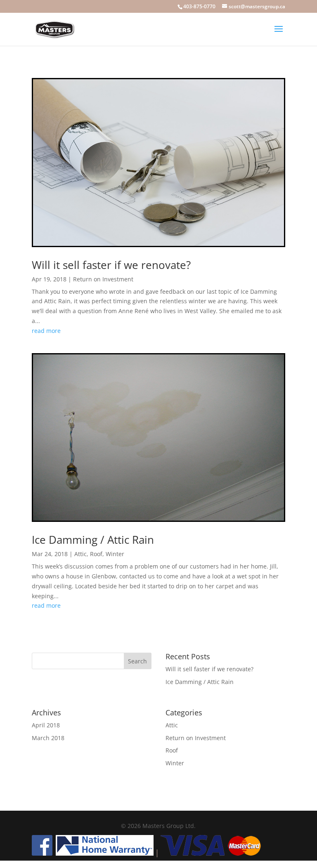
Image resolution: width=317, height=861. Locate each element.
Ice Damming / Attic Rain (93, 539)
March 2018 (48, 738)
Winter (115, 554)
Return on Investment (103, 279)
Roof (96, 554)
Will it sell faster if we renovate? (111, 264)
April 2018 (46, 725)
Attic (80, 554)
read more (46, 331)
